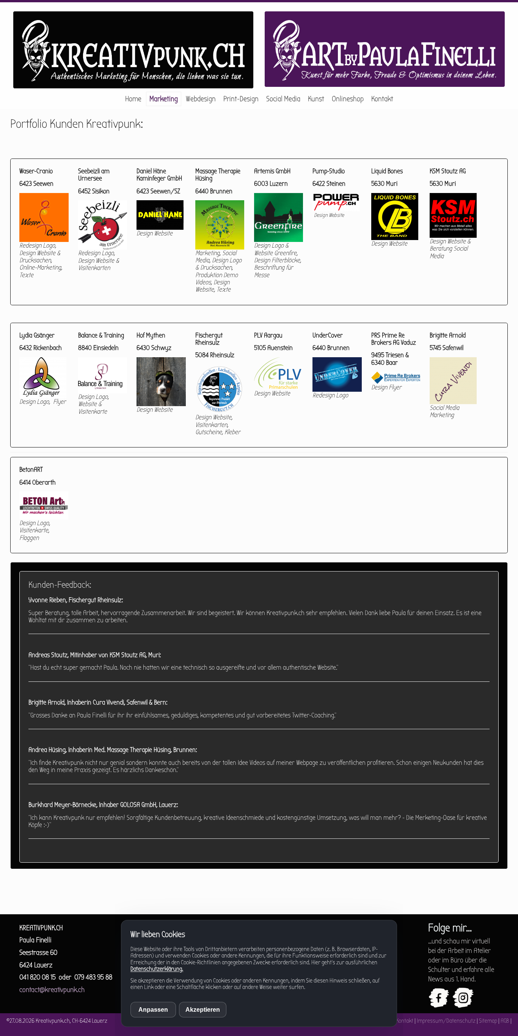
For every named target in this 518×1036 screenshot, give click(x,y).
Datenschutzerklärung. (156, 968)
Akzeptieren (202, 1009)
